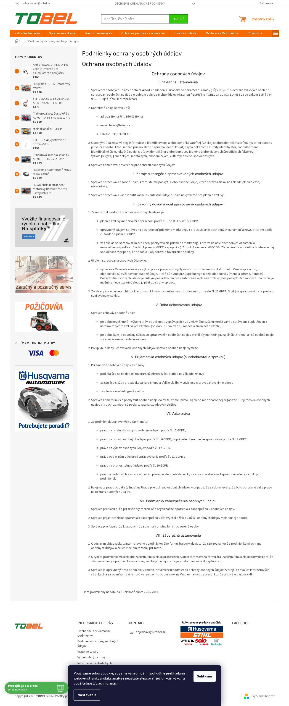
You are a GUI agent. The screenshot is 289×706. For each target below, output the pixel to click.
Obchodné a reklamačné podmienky (140, 4)
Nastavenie (86, 695)
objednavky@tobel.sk (151, 632)
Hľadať (178, 19)
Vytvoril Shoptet (263, 696)
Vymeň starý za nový (91, 657)
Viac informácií (106, 683)
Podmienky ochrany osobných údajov (98, 643)
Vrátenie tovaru (87, 651)
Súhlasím (204, 676)
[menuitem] (27, 33)
